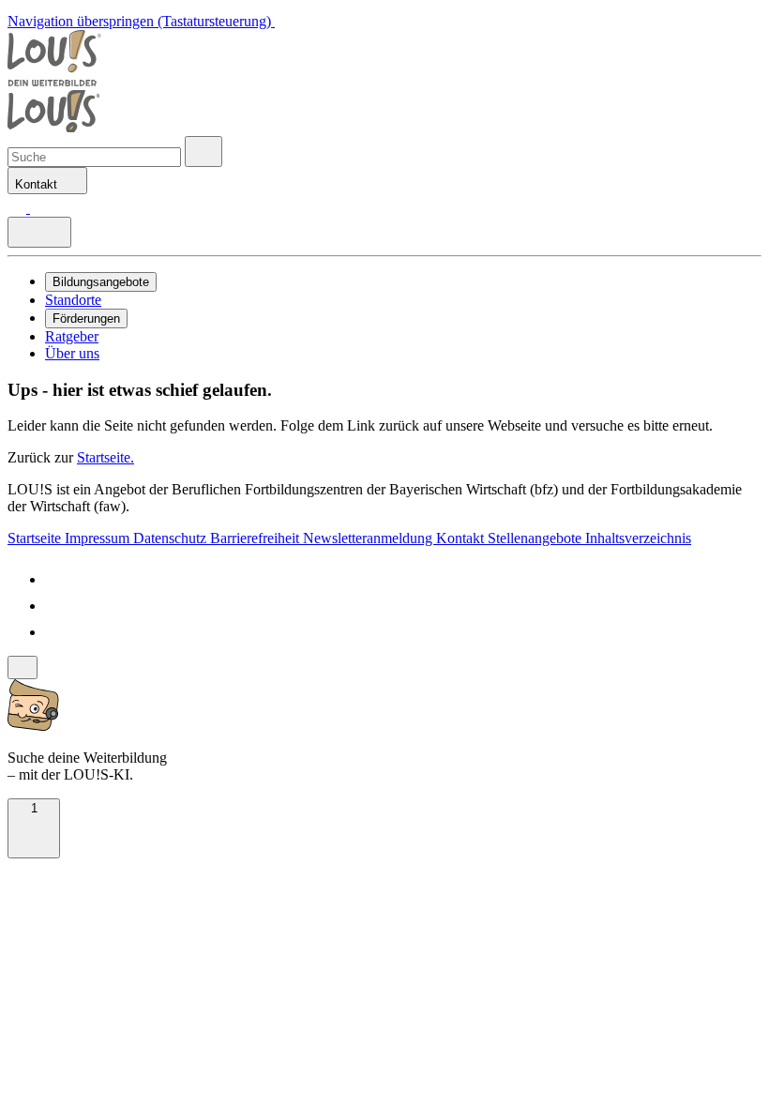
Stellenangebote (536, 538)
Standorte (73, 300)
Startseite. (105, 457)
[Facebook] (56, 579)
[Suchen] (39, 208)
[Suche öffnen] (203, 151)
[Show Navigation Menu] (39, 232)
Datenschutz (171, 538)
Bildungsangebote (101, 282)
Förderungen (86, 318)
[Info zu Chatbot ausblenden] (23, 667)
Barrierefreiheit (256, 538)
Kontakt (462, 538)
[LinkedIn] (56, 606)
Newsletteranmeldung (369, 538)
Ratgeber (71, 336)
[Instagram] (56, 632)
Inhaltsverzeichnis (638, 538)
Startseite (36, 538)
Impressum (99, 538)
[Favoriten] (19, 208)
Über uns (72, 353)
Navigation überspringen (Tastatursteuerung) (141, 21)
